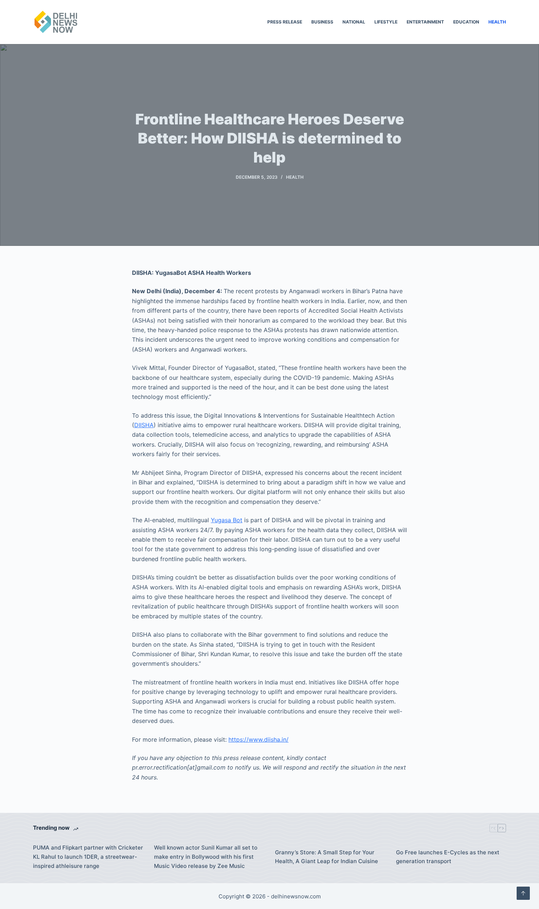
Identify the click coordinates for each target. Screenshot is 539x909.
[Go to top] (523, 893)
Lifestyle (385, 22)
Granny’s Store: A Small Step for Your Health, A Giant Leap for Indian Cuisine (326, 857)
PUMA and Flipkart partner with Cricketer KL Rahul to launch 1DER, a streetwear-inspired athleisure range (88, 856)
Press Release (284, 22)
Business (322, 22)
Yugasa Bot (226, 520)
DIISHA (144, 425)
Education (466, 22)
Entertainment (425, 22)
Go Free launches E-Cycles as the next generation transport (447, 857)
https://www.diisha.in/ (258, 739)
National (353, 22)
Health (497, 22)
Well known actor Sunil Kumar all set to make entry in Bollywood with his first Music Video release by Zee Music (205, 856)
